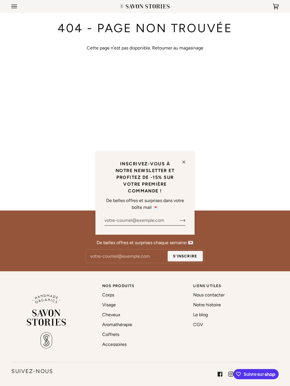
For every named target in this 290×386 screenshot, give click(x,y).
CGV (198, 324)
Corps (108, 295)
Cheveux (111, 314)
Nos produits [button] (118, 285)
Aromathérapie (117, 324)
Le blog (200, 314)
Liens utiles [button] (207, 285)
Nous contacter (209, 295)
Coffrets (110, 334)
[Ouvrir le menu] (19, 6)
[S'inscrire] (177, 220)
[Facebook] (220, 374)
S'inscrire (185, 256)
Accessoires (114, 344)
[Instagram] (230, 374)
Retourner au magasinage (177, 48)
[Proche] (186, 159)
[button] (54, 284)
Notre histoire (207, 304)
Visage (109, 304)
